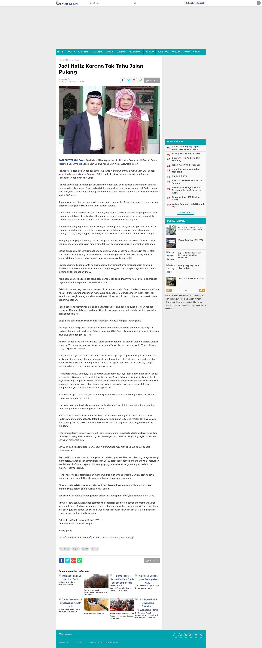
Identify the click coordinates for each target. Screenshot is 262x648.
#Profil (85, 549)
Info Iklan (79, 642)
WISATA (176, 52)
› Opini (76, 60)
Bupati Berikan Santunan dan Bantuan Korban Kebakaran (189, 255)
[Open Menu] (259, 3)
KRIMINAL (83, 52)
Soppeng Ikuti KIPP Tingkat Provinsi (186, 198)
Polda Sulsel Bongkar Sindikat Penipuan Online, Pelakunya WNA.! (187, 190)
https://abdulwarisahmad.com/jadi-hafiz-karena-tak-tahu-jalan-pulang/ (96, 537)
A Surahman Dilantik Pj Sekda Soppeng (187, 181)
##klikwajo (64, 549)
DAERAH (121, 52)
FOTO (187, 52)
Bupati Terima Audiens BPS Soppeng (186, 159)
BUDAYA (149, 52)
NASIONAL (97, 52)
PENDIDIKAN (135, 52)
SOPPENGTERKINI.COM (109, 642)
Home (61, 60)
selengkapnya (186, 213)
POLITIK (71, 52)
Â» (202, 290)
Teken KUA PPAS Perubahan (186, 165)
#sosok (95, 549)
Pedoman (70, 642)
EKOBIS (109, 52)
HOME (60, 52)
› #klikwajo (68, 60)
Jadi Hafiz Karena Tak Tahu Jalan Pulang (101, 69)
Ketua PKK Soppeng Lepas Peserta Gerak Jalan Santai (185, 148)
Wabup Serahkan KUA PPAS (186, 153)
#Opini (75, 549)
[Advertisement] (131, 30)
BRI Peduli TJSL (179, 176)
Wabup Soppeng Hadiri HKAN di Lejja (188, 205)
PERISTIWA (163, 52)
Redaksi (62, 642)
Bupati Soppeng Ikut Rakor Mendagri (186, 170)
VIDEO (196, 52)
